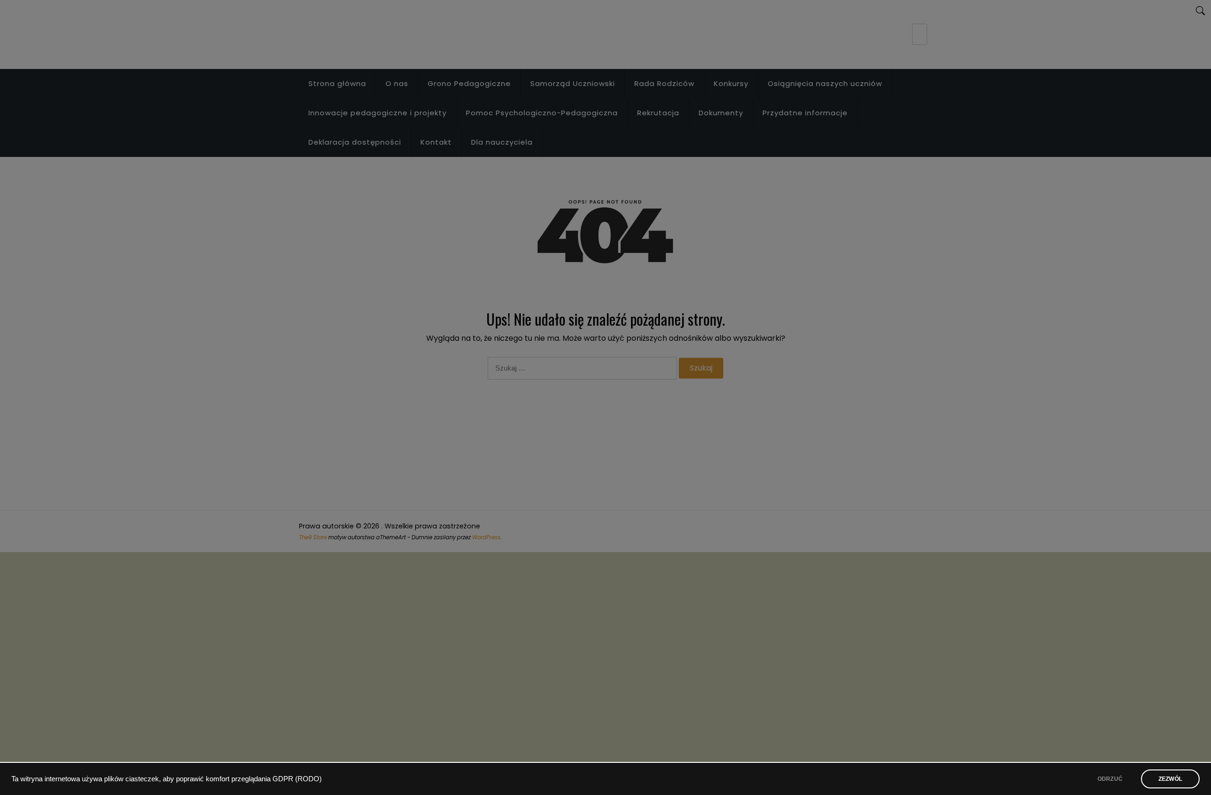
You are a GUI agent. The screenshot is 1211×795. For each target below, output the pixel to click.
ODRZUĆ (1110, 779)
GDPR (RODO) (297, 779)
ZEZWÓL (1170, 779)
